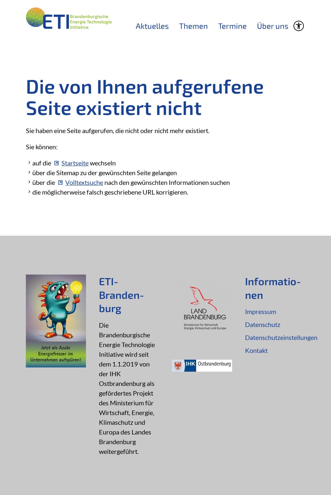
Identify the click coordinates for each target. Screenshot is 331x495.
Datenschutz (262, 324)
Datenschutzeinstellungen (275, 337)
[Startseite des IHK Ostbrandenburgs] (202, 369)
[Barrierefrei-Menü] (299, 26)
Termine (232, 25)
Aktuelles (152, 25)
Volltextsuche (84, 182)
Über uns (272, 25)
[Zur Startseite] (69, 18)
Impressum (260, 311)
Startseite (75, 163)
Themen (193, 25)
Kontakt (256, 350)
